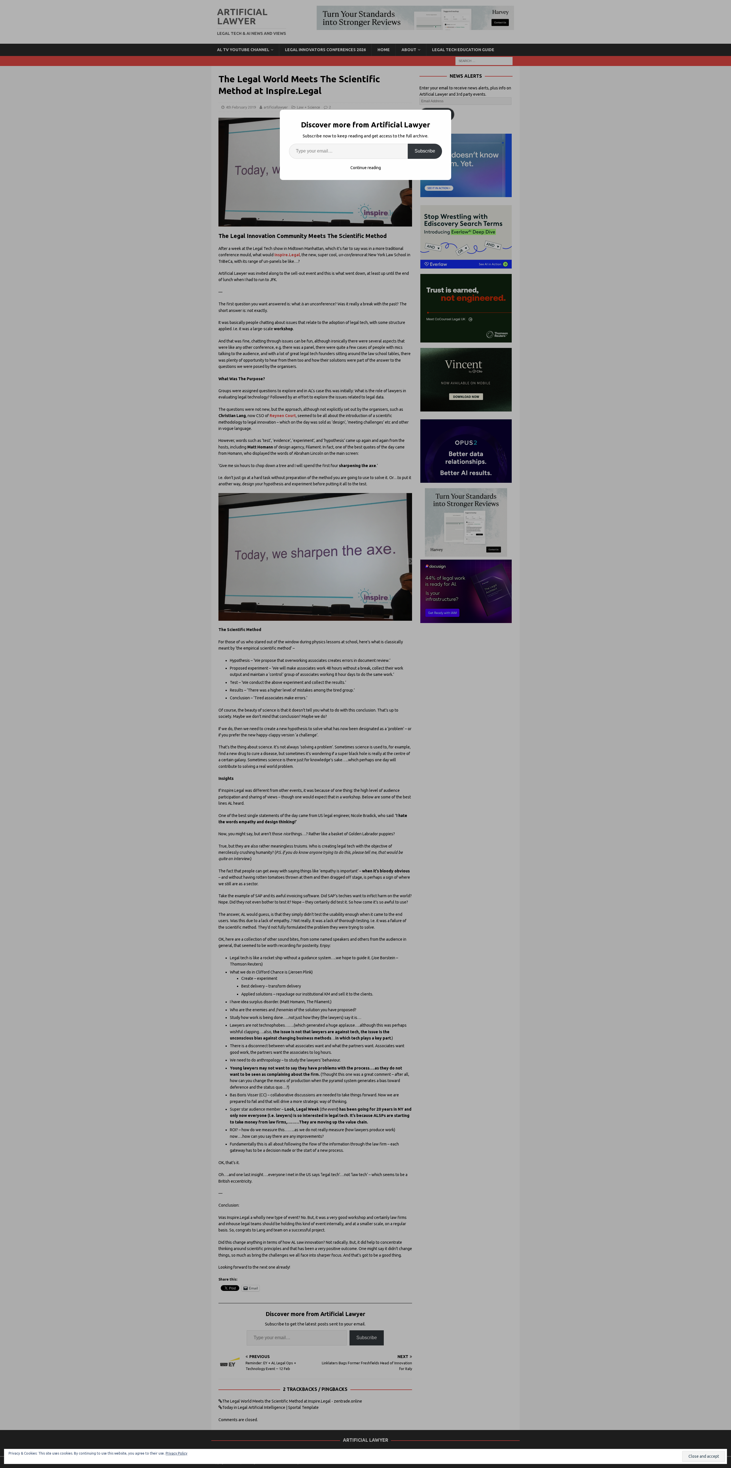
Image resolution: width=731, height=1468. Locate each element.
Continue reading (365, 167)
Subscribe (425, 151)
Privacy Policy (176, 1453)
